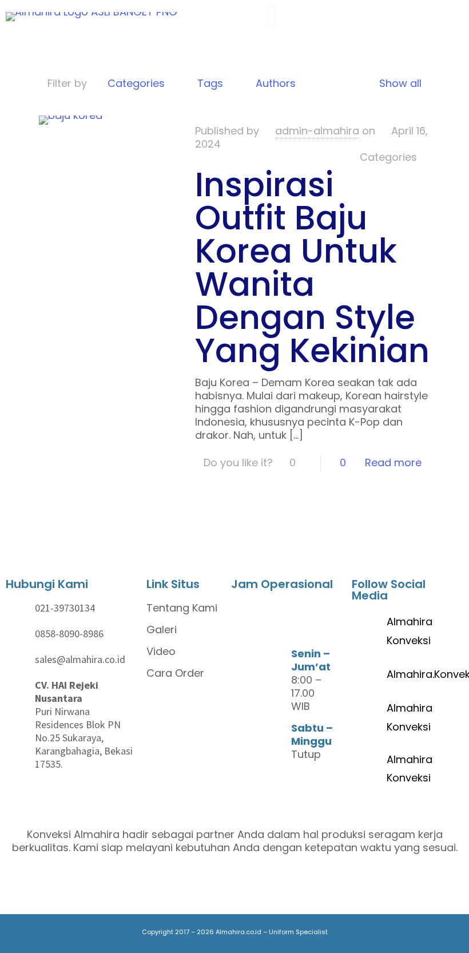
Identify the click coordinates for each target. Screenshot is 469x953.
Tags (210, 83)
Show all (400, 83)
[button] (243, 16)
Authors (276, 83)
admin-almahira (317, 131)
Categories (136, 83)
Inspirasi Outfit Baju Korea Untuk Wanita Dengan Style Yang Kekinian (312, 267)
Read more (393, 462)
